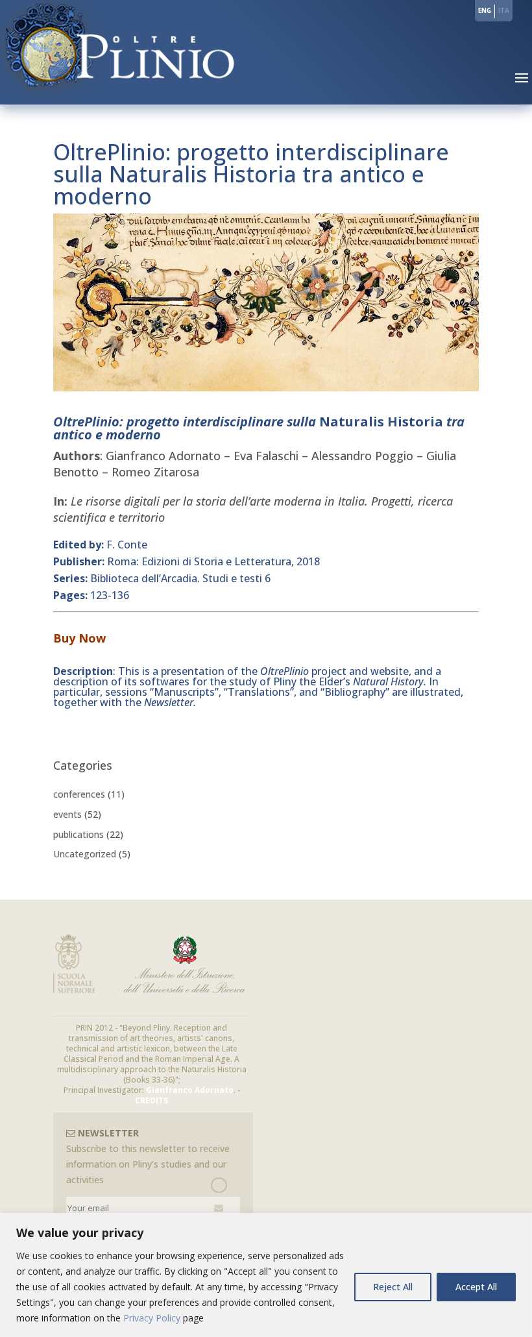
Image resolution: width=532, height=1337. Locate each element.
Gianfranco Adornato (190, 1090)
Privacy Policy (151, 1318)
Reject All (393, 1287)
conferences (79, 794)
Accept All (476, 1287)
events (67, 814)
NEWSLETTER (107, 1133)
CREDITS (151, 1100)
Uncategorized (84, 854)
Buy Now (79, 638)
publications (78, 834)
